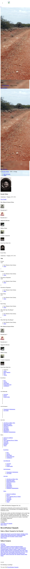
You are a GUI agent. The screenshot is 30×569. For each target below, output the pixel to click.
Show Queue (4, 524)
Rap (17, 553)
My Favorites (11, 536)
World (2, 555)
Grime (26, 550)
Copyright (5, 441)
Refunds (5, 444)
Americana (12, 546)
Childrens (16, 547)
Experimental (16, 550)
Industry (6, 372)
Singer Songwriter (10, 554)
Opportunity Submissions (9, 409)
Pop (7, 553)
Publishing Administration (9, 432)
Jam (22, 551)
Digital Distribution (7, 425)
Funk (23, 550)
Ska (15, 554)
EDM (6, 550)
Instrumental (18, 551)
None (3, 544)
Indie (13, 551)
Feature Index (6, 397)
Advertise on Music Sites (9, 422)
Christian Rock (22, 547)
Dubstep (2, 550)
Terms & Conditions (8, 437)
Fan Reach (5, 428)
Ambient (8, 546)
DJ (22, 549)
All (1, 544)
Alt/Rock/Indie (4, 535)
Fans (4, 373)
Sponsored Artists (7, 424)
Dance (24, 549)
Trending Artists (24, 533)
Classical (11, 549)
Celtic (12, 547)
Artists (4, 371)
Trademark (5, 443)
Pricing (5, 395)
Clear (2, 523)
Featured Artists (4, 536)
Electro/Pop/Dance (12, 535)
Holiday (7, 551)
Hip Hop (3, 551)
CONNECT (6, 386)
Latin (26, 551)
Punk (10, 553)
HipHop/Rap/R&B (21, 535)
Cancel (2, 545)
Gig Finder (6, 410)
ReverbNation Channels (12, 567)
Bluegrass (17, 546)
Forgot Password (7, 384)
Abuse (4, 445)
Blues (21, 546)
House (10, 551)
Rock (23, 553)
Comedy (15, 549)
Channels (10, 523)
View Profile (3, 199)
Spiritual (18, 554)
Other (4, 553)
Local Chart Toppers (15, 533)
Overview (5, 394)
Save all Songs (6, 174)
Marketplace (6, 430)
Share (4, 175)
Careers (5, 382)
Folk (21, 550)
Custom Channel (18, 536)
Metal (2, 553)
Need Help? (6, 383)
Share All (5, 523)
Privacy (5, 439)
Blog (4, 380)
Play (5, 545)
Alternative (3, 546)
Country (19, 549)
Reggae (20, 553)
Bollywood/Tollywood (6, 547)
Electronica (10, 550)
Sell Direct (5, 426)
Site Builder (6, 429)
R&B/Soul (13, 553)
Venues (5, 375)
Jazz (24, 551)
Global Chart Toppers (6, 533)
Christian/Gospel (4, 549)
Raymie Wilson (5, 85)
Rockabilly (3, 554)
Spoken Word (24, 554)
